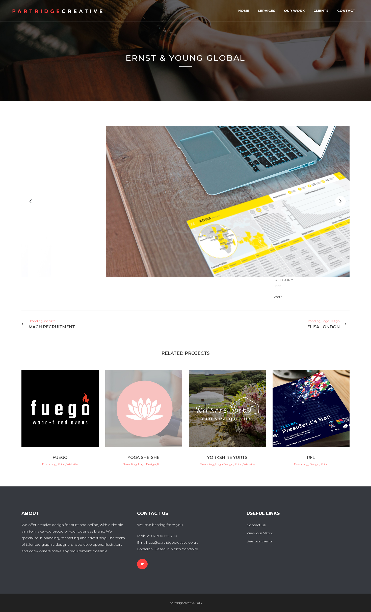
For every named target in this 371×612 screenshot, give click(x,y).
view (60, 408)
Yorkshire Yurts (227, 457)
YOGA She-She (144, 457)
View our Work (260, 533)
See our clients (260, 541)
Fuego (60, 457)
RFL (311, 457)
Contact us (256, 525)
